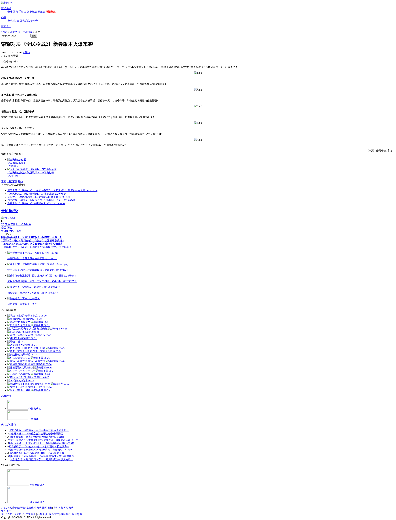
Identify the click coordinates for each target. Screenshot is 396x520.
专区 (9, 181)
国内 (15, 11)
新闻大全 (6, 26)
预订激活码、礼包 (11, 230)
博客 (55, 507)
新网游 (22, 507)
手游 (21, 11)
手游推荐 (27, 32)
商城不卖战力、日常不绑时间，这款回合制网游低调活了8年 (41, 443)
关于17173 (6, 514)
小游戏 (37, 507)
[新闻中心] (7, 2)
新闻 (15, 507)
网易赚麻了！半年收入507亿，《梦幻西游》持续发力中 (39, 446)
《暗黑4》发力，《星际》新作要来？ (21, 247)
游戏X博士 (13, 20)
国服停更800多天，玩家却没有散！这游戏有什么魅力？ (31, 237)
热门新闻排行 (8, 424)
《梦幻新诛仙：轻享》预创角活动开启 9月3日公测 (36, 436)
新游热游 (6, 8)
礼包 (20, 181)
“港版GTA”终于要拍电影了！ (58, 247)
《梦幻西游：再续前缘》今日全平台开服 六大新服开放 (39, 430)
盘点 (26, 11)
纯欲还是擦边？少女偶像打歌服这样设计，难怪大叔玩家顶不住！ (44, 440)
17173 (4, 32)
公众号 (34, 20)
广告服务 (31, 514)
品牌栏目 (6, 396)
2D (2, 224)
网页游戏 (68, 507)
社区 (44, 507)
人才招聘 (19, 514)
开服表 (41, 11)
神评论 (26, 52)
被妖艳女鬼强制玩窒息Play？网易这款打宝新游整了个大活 (40, 449)
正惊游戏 (25, 20)
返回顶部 (6, 511)
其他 (7, 224)
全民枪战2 (9, 211)
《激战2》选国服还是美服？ (48, 240)
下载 (14, 181)
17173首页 (6, 507)
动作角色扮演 (23, 224)
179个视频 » (13, 175)
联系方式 (54, 514)
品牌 (3, 17)
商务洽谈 (42, 514)
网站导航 (77, 514)
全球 (9, 11)
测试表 (33, 11)
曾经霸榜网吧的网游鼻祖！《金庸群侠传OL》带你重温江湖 (41, 456)
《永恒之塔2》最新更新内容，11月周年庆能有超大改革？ (41, 459)
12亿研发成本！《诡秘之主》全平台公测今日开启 (36, 433)
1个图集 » (12, 166)
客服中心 (65, 514)
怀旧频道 (51, 11)
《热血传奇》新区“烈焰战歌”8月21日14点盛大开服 (36, 453)
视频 (49, 507)
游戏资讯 (15, 32)
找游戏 (30, 507)
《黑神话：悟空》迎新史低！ (17, 240)
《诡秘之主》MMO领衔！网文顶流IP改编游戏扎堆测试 (31, 243)
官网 (3, 181)
